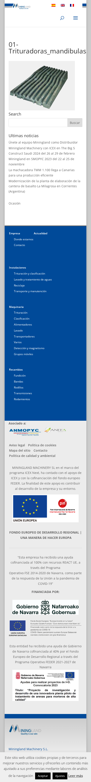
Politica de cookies (42, 445)
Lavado (18, 330)
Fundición (20, 375)
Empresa (14, 233)
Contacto (19, 245)
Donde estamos (23, 239)
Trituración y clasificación (29, 273)
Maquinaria (16, 307)
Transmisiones (23, 393)
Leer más (75, 775)
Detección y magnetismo (29, 348)
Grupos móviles (23, 354)
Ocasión (15, 203)
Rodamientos (22, 399)
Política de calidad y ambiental (32, 456)
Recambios (16, 369)
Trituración (20, 312)
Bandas (18, 381)
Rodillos (18, 387)
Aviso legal (17, 445)
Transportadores (24, 336)
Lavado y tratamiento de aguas (33, 279)
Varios (18, 342)
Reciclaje (19, 285)
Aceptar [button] (43, 776)
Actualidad (40, 233)
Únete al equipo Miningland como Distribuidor (43, 142)
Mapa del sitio (19, 450)
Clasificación (21, 318)
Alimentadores (23, 324)
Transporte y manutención (30, 291)
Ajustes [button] (60, 776)
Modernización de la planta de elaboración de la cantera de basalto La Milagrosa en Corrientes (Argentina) (44, 186)
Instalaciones (17, 267)
